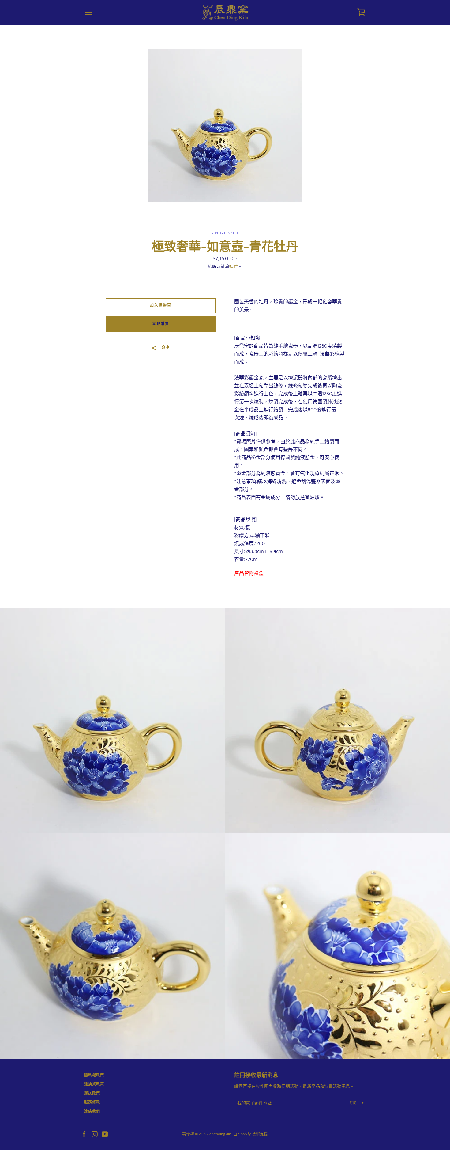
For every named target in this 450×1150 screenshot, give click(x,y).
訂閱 (354, 1103)
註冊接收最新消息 (256, 1075)
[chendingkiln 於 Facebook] (84, 1134)
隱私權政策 (94, 1075)
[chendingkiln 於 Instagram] (95, 1134)
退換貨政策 (94, 1084)
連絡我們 (92, 1112)
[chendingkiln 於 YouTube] (105, 1134)
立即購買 (160, 324)
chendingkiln (220, 1134)
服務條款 (92, 1102)
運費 (233, 266)
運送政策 (92, 1093)
